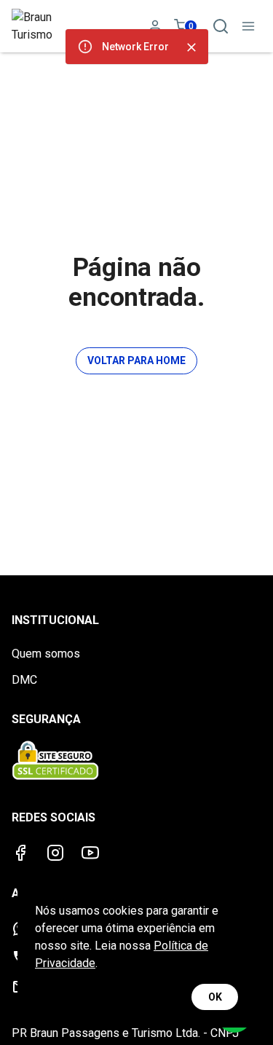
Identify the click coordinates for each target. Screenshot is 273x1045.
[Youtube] (90, 852)
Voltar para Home (136, 360)
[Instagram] (55, 852)
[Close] (191, 47)
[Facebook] (20, 852)
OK (215, 997)
